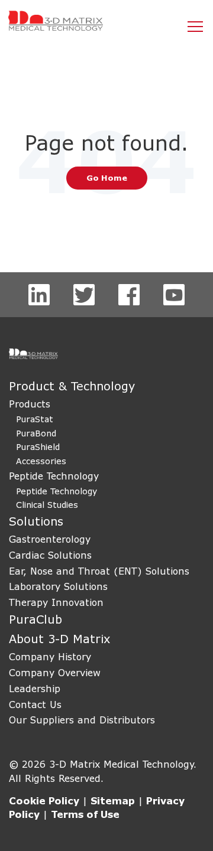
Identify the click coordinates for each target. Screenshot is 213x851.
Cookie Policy (44, 800)
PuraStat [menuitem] (34, 419)
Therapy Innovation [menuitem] (56, 602)
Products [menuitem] (29, 403)
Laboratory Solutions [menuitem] (58, 586)
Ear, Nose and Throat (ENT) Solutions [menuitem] (99, 570)
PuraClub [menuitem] (35, 619)
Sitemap (113, 800)
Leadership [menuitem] (34, 688)
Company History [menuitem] (50, 656)
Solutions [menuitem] (36, 521)
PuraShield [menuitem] (38, 447)
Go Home (106, 177)
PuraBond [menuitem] (36, 433)
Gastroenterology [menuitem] (50, 538)
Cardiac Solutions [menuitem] (50, 554)
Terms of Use (85, 814)
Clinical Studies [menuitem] (47, 505)
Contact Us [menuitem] (35, 704)
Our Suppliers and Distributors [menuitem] (82, 719)
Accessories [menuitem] (41, 461)
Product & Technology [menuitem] (72, 386)
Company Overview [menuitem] (55, 672)
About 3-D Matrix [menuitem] (59, 638)
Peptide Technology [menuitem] (54, 475)
